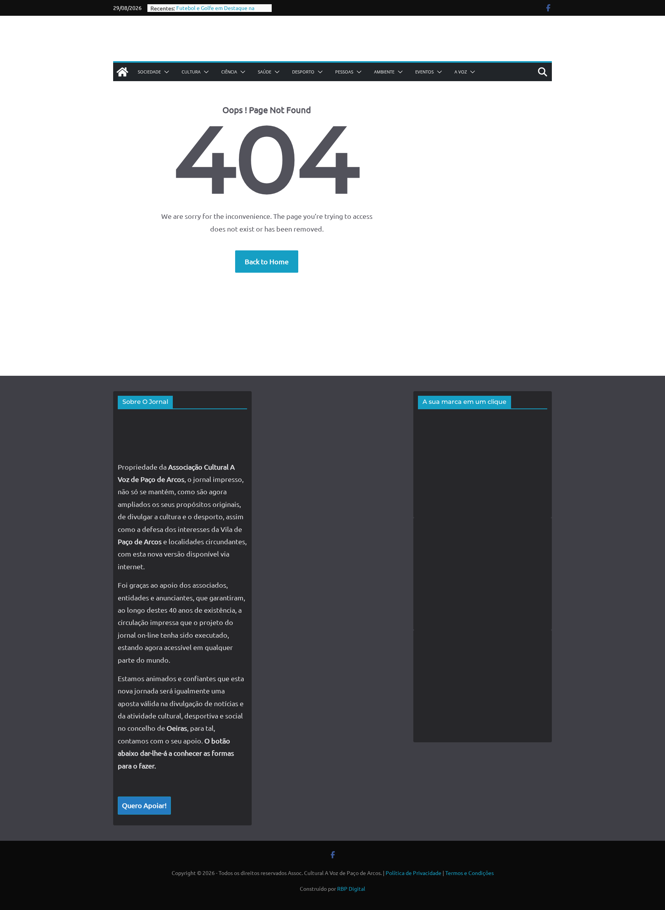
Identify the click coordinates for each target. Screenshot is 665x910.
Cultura (191, 72)
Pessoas (344, 72)
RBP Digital (351, 888)
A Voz (460, 72)
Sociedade (149, 72)
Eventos (424, 72)
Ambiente (384, 72)
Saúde (264, 72)
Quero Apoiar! (144, 805)
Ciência (229, 72)
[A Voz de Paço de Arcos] (122, 72)
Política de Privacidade (413, 872)
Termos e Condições (469, 872)
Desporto (303, 72)
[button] (165, 72)
